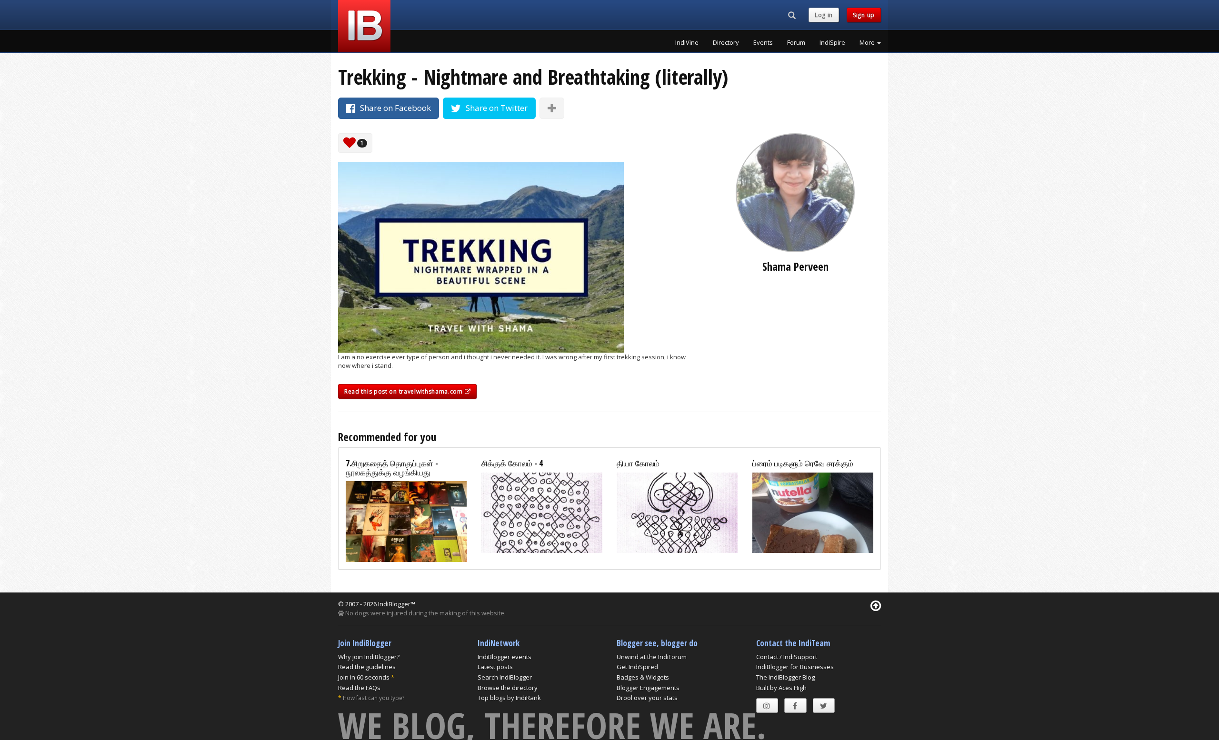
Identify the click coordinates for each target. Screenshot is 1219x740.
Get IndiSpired (637, 666)
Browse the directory (508, 687)
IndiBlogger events (504, 656)
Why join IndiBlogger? (369, 656)
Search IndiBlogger (505, 677)
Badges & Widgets (643, 677)
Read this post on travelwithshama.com (404, 391)
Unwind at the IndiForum (652, 656)
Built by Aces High (781, 687)
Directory (726, 42)
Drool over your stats (647, 697)
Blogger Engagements (648, 687)
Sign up (864, 15)
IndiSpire (832, 42)
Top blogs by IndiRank (509, 697)
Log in (824, 15)
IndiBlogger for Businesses (795, 666)
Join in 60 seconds (364, 677)
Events (763, 42)
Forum (796, 42)
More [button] (867, 42)
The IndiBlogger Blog (785, 677)
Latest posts (495, 666)
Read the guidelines (367, 666)
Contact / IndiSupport (786, 656)
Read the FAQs (359, 687)
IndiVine (687, 42)
